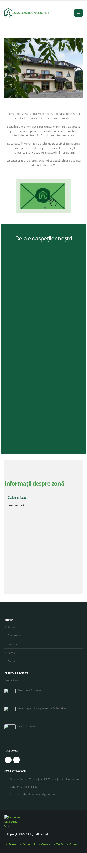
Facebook (8, 760)
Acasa (11, 627)
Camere (13, 644)
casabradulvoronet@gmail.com (37, 794)
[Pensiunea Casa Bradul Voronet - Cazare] (26, 13)
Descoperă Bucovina (29, 690)
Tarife (11, 652)
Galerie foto (17, 497)
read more (15, 505)
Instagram (16, 760)
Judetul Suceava (26, 726)
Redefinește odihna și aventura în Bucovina (42, 708)
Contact (12, 661)
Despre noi (14, 635)
